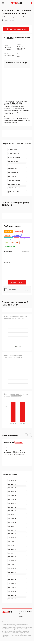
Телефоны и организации (25, 611)
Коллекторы (8, 239)
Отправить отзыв (17, 282)
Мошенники (18, 231)
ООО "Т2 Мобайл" (9, 55)
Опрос (6, 242)
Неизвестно (8, 231)
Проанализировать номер (16, 29)
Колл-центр (14, 242)
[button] (26, 435)
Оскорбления (16, 235)
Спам (16, 239)
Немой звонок (25, 239)
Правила (21, 616)
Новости (21, 613)
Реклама (7, 235)
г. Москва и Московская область (21, 48)
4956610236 (9, 442)
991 (18, 56)
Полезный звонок (10, 246)
